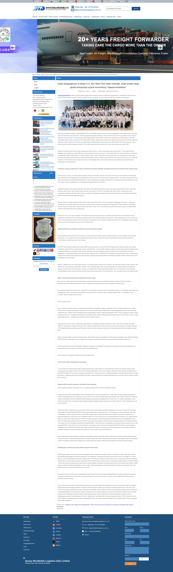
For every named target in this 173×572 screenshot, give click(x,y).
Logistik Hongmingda (64, 95)
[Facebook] (41, 250)
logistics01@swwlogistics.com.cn (88, 10)
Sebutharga (78, 17)
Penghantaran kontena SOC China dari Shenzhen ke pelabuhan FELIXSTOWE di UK (45, 207)
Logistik (36, 88)
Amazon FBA (42, 17)
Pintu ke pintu (53, 17)
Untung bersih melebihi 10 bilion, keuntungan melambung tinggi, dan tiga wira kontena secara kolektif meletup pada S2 (44, 198)
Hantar (131, 563)
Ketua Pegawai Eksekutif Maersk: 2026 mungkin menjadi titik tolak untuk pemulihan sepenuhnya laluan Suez (44, 181)
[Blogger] (38, 253)
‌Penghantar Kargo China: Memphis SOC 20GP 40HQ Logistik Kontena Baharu (44, 190)
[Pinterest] (51, 250)
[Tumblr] (45, 250)
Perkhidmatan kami (66, 17)
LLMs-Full (26, 549)
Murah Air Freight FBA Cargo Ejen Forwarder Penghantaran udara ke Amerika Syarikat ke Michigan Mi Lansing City (47, 125)
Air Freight (26, 540)
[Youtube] (38, 250)
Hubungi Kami (111, 17)
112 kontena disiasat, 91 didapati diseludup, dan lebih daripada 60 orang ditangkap (44, 184)
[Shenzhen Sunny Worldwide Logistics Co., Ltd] (50, 10)
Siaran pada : (102, 91)
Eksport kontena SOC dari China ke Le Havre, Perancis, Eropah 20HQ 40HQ (44, 187)
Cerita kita (86, 17)
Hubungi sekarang (44, 114)
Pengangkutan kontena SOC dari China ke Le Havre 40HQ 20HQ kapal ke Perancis (44, 194)
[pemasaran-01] (35, 110)
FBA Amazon (27, 527)
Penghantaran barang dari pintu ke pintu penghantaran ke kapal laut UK (47, 149)
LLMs (25, 546)
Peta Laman (27, 524)
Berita (103, 17)
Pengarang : (82, 91)
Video (119, 17)
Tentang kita (95, 17)
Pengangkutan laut (28, 543)
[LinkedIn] (48, 250)
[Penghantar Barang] (86, 72)
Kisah (35, 84)
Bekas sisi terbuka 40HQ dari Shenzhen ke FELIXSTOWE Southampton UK (44, 200)
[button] (12, 47)
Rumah (34, 17)
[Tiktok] (34, 250)
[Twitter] (34, 253)
